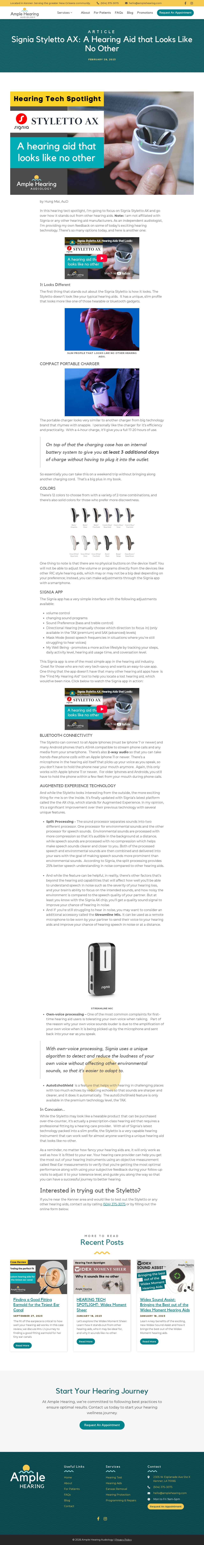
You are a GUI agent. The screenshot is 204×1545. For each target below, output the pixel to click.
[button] (66, 12)
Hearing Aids (114, 1483)
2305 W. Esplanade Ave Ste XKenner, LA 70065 (171, 1479)
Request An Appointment (175, 12)
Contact (69, 1506)
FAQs (119, 12)
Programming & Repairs (121, 1500)
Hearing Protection (118, 1494)
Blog (130, 12)
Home (68, 1477)
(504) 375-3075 (108, 3)
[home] (24, 13)
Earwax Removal (116, 1488)
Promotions (145, 12)
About (85, 12)
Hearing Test (114, 1477)
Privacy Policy (123, 1539)
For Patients (102, 12)
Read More (22, 1345)
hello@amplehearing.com (143, 3)
